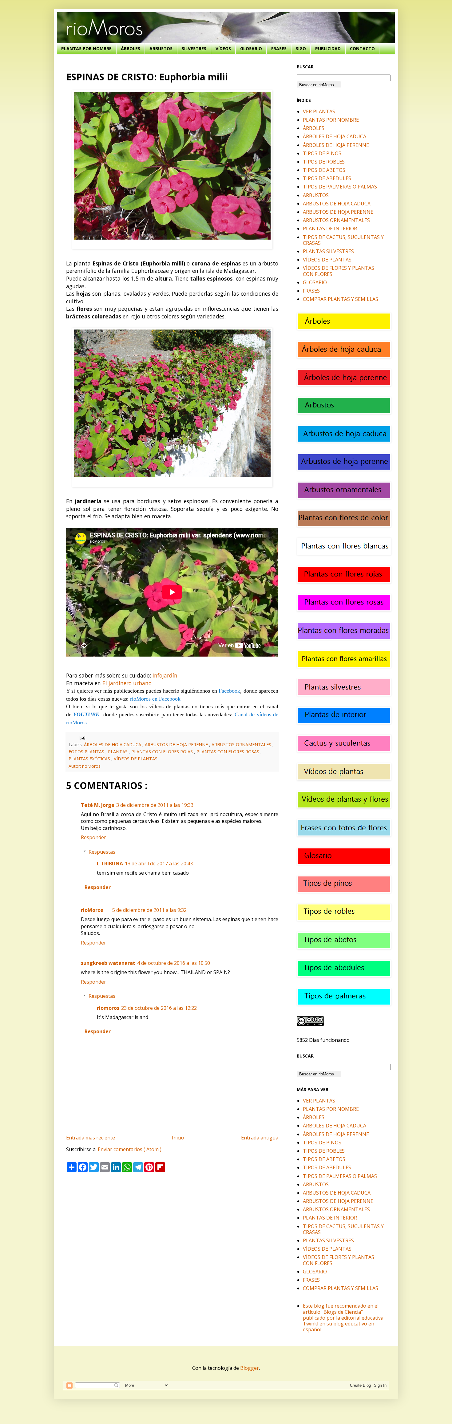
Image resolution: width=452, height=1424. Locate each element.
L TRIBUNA (110, 863)
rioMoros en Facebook (155, 699)
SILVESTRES (194, 48)
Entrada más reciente (90, 1137)
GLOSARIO (251, 48)
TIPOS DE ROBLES (324, 161)
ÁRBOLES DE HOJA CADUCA (113, 744)
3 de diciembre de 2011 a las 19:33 (154, 805)
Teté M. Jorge (97, 805)
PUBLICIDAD (328, 48)
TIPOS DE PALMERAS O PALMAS (340, 186)
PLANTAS (118, 751)
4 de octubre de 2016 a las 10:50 (173, 963)
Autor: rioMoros (85, 766)
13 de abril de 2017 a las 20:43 (159, 863)
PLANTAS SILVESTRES (328, 251)
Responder (93, 837)
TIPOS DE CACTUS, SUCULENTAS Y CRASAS (343, 240)
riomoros (108, 1008)
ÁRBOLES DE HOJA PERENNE (336, 145)
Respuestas (102, 851)
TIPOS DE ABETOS (324, 170)
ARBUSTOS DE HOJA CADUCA (337, 203)
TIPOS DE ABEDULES (327, 178)
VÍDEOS (223, 48)
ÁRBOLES (130, 48)
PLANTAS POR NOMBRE (86, 48)
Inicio (178, 1137)
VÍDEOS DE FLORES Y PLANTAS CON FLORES (338, 271)
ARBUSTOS (160, 48)
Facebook (229, 691)
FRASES (279, 48)
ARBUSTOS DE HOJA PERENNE (177, 744)
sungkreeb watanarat (108, 963)
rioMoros (92, 910)
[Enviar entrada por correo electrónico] (81, 737)
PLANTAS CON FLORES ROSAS (228, 751)
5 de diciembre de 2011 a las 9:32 (149, 910)
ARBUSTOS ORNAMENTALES (242, 744)
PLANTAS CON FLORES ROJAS (162, 751)
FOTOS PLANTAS (87, 751)
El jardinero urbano (127, 683)
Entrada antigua (259, 1137)
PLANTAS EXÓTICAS (90, 759)
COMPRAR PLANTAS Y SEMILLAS (340, 299)
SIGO (301, 48)
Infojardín (165, 675)
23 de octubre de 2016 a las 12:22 (159, 1008)
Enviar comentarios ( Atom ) (129, 1149)
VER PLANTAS (319, 111)
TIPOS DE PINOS (322, 153)
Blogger (249, 1368)
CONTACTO (362, 48)
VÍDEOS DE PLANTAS (135, 759)
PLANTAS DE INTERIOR (330, 228)
